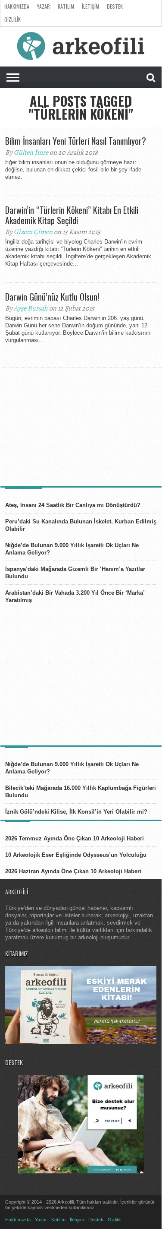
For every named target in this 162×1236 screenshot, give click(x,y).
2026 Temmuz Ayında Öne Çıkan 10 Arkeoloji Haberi (74, 838)
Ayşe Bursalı (31, 308)
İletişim (90, 6)
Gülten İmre (31, 152)
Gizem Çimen (33, 232)
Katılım (66, 6)
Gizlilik (12, 19)
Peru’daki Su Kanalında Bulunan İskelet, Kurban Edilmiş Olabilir (80, 525)
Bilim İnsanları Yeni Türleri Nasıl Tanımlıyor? (75, 141)
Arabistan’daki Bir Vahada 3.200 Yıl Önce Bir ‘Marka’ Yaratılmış (74, 596)
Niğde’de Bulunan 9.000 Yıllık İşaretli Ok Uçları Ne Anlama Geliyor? (72, 549)
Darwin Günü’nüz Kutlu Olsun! (52, 297)
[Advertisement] (69, 426)
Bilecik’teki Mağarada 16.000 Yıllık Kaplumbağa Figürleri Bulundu (80, 792)
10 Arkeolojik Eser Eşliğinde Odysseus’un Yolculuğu (75, 855)
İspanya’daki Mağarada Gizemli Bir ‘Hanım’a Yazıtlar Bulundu (75, 573)
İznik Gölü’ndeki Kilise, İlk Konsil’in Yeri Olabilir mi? (76, 811)
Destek (115, 6)
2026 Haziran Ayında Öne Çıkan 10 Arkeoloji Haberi (73, 871)
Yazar (43, 6)
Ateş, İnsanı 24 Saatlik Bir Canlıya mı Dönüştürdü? (72, 505)
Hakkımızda (16, 6)
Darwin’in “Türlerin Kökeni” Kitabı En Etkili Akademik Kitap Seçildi (71, 215)
